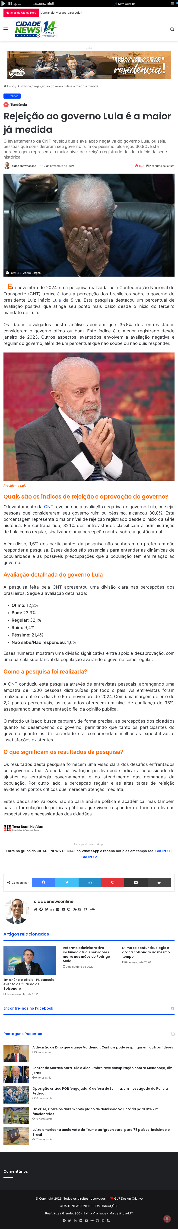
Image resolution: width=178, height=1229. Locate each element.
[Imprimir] (159, 882)
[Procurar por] (172, 31)
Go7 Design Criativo (128, 1198)
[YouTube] (64, 909)
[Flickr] (59, 909)
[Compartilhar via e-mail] (136, 882)
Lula (56, 300)
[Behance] (75, 909)
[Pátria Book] (114, 1220)
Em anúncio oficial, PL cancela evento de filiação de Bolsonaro (28, 984)
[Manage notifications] (167, 1219)
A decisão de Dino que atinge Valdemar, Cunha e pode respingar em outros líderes (102, 1047)
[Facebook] (43, 882)
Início (10, 86)
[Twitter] (67, 882)
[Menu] (5, 31)
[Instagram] (81, 909)
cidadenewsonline (24, 166)
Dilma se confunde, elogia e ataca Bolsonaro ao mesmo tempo (146, 952)
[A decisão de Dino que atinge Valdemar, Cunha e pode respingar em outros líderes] (16, 1053)
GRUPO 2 (89, 857)
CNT (48, 506)
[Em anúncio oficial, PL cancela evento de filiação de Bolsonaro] (29, 960)
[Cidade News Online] (36, 29)
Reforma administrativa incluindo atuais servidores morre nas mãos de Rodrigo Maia (86, 954)
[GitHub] (86, 909)
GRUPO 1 (162, 851)
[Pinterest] (112, 882)
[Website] (36, 909)
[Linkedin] (90, 882)
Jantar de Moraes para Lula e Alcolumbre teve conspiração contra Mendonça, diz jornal (104, 12)
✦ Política (24, 86)
